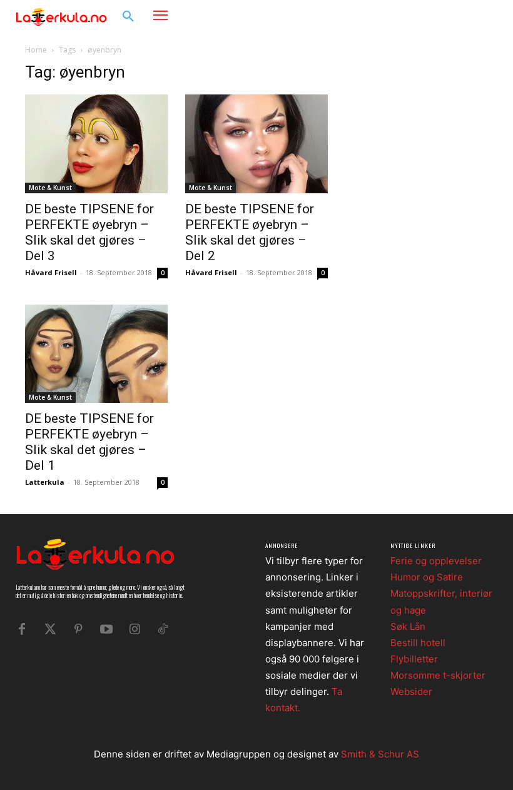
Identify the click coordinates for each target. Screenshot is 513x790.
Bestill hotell (417, 643)
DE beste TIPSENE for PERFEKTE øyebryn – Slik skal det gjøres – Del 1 (89, 442)
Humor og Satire (426, 577)
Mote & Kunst (50, 187)
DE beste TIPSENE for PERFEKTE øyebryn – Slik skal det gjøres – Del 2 (249, 232)
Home (36, 49)
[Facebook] (447, 16)
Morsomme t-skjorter (437, 675)
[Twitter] (50, 629)
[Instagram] (466, 16)
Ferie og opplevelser (436, 561)
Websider (411, 691)
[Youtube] (106, 629)
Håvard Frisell (51, 272)
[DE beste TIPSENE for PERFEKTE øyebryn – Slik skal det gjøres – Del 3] (96, 143)
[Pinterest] (78, 629)
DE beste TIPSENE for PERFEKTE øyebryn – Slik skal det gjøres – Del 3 (89, 232)
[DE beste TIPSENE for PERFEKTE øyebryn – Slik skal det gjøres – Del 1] (96, 354)
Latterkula (44, 482)
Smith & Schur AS (380, 754)
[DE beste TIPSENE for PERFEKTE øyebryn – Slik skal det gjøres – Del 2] (256, 143)
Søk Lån (407, 626)
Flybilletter (414, 659)
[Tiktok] (162, 629)
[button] (128, 17)
